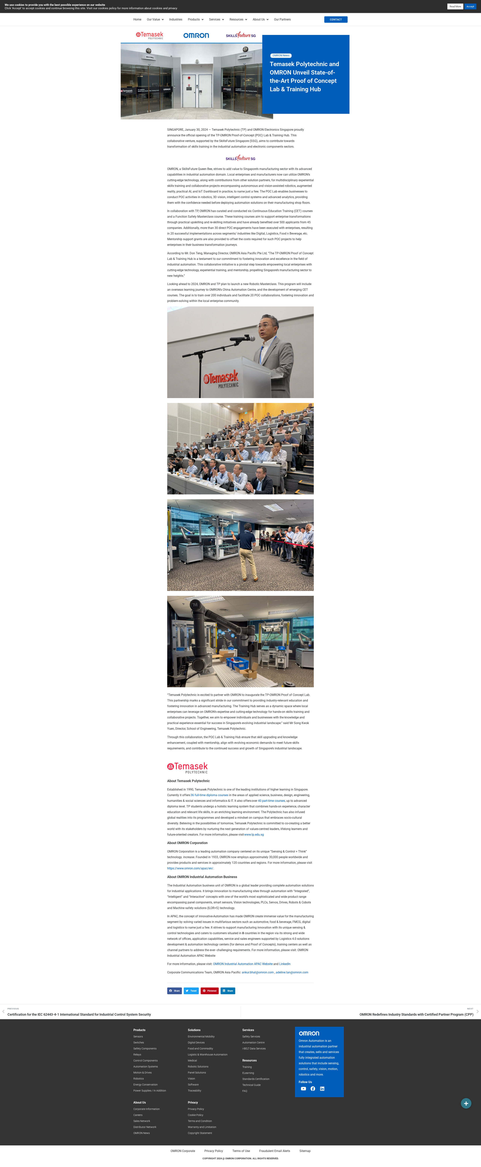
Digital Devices (196, 1042)
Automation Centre (253, 1042)
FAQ (244, 1090)
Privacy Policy (196, 1108)
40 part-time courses (271, 801)
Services (214, 19)
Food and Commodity (200, 1048)
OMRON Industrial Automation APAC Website (243, 964)
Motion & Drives (142, 1072)
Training (247, 1066)
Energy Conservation (145, 1084)
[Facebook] (313, 1088)
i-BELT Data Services (254, 1048)
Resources (236, 19)
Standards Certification (255, 1078)
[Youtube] (303, 1088)
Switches (138, 1042)
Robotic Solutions (198, 1066)
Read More (455, 6)
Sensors (138, 1036)
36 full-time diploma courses (209, 795)
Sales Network (141, 1120)
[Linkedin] (322, 1088)
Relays (137, 1054)
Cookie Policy (195, 1114)
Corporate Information (146, 1108)
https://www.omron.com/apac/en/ (190, 868)
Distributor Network (144, 1127)
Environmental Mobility (201, 1036)
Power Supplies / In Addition (149, 1090)
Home (137, 19)
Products (194, 19)
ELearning (248, 1072)
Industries (175, 19)
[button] (174, 990)
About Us (259, 19)
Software (193, 1084)
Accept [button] (470, 6)
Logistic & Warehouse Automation (208, 1054)
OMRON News (281, 55)
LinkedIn (284, 964)
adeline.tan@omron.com (292, 972)
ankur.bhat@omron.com (258, 972)
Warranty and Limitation (202, 1127)
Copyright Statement (200, 1133)
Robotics (138, 1078)
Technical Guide (251, 1084)
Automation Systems (145, 1066)
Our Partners (282, 19)
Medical (192, 1060)
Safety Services (251, 1036)
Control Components (145, 1060)
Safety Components (145, 1048)
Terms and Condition (200, 1120)
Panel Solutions (197, 1072)
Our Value (153, 19)
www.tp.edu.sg (254, 834)
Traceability (194, 1090)
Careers (137, 1114)
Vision (191, 1078)
